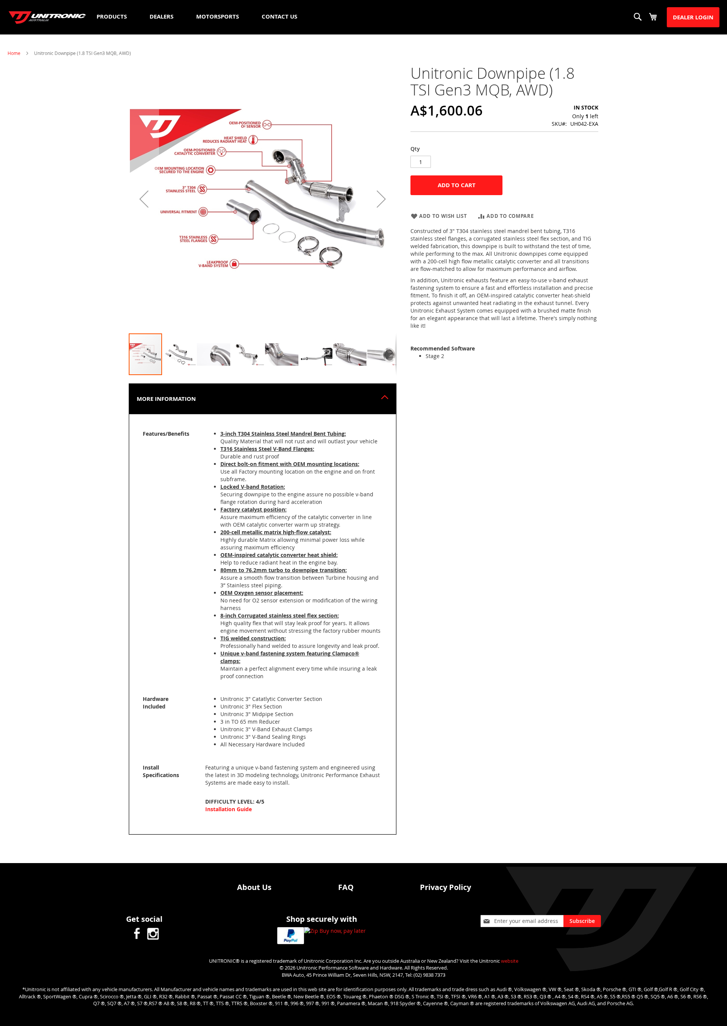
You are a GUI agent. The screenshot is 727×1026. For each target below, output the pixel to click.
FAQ (346, 887)
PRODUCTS (112, 16)
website (509, 960)
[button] (144, 199)
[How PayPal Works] (290, 936)
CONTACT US (279, 16)
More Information (166, 399)
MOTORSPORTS (217, 16)
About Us (254, 887)
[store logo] (47, 17)
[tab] (262, 398)
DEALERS (161, 16)
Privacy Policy (445, 887)
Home (14, 53)
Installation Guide (228, 809)
